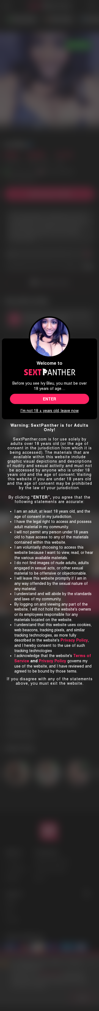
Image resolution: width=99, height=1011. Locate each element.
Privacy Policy (52, 661)
